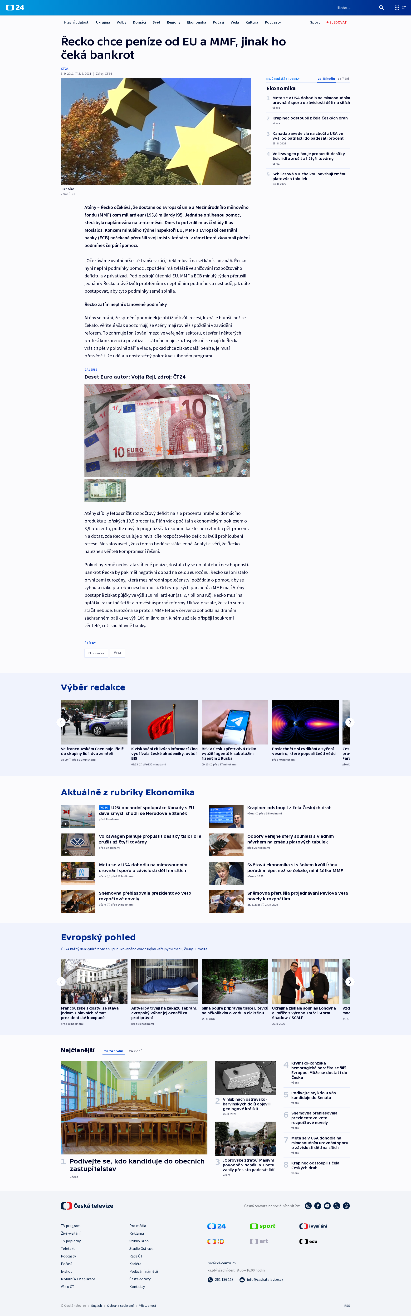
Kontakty (137, 1286)
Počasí (218, 22)
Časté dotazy (140, 1279)
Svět (156, 22)
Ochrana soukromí (120, 1305)
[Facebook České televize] (318, 1206)
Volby (121, 22)
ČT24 (64, 68)
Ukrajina (103, 22)
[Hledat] (381, 7)
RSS (347, 1305)
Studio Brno (139, 1240)
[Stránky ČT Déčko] (215, 1241)
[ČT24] (15, 7)
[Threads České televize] (346, 1206)
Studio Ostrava (141, 1248)
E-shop (67, 1271)
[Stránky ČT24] (216, 1225)
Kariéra (135, 1263)
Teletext (68, 1248)
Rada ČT (136, 1256)
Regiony (174, 22)
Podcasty (273, 22)
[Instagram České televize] (308, 1206)
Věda (235, 22)
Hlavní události (76, 22)
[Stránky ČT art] (259, 1241)
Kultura (252, 22)
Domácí (139, 22)
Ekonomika (196, 22)
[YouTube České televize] (327, 1206)
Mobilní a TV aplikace (78, 1279)
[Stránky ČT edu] (308, 1241)
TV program (70, 1225)
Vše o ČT (67, 1286)
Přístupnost (147, 1305)
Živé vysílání (70, 1233)
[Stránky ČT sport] (262, 1225)
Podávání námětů (143, 1271)
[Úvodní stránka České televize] (87, 1206)
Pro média (137, 1225)
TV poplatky (71, 1240)
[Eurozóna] (156, 131)
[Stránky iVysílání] (313, 1225)
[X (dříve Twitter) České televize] (337, 1206)
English (96, 1305)
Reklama (136, 1233)
